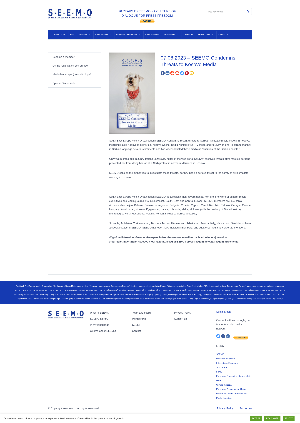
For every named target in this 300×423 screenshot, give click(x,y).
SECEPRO (221, 367)
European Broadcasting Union (231, 389)
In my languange (99, 324)
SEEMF (136, 324)
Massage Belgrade (225, 358)
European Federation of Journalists (233, 376)
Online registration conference (70, 65)
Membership (139, 318)
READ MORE (272, 418)
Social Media (223, 311)
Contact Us (223, 35)
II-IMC (219, 371)
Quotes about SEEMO (103, 330)
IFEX (218, 380)
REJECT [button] (289, 418)
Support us (180, 318)
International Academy (227, 363)
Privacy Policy (182, 312)
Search (248, 11)
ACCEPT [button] (256, 418)
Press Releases (152, 35)
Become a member (63, 56)
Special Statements (63, 83)
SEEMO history (99, 318)
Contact (136, 330)
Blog (72, 35)
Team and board (141, 312)
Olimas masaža (224, 385)
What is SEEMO (99, 312)
